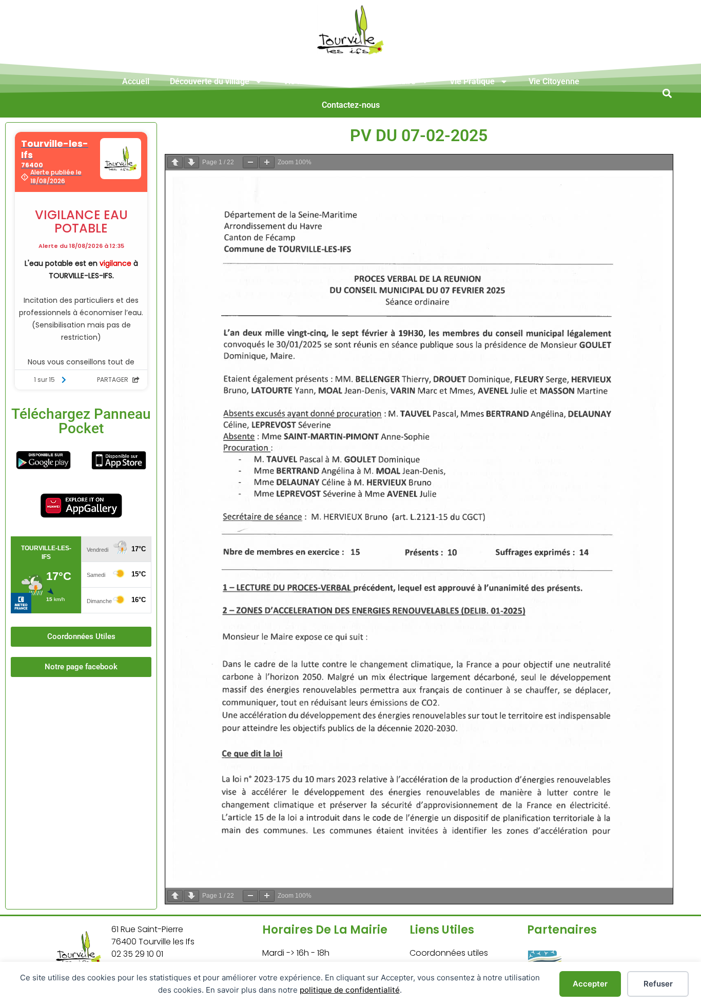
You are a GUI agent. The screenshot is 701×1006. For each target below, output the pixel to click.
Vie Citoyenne (554, 81)
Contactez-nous (351, 105)
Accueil (135, 81)
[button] (666, 93)
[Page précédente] (175, 162)
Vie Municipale (310, 81)
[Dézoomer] (250, 162)
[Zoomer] (267, 162)
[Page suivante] (191, 162)
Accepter (590, 984)
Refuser (658, 984)
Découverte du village (209, 81)
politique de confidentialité (350, 990)
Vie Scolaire (394, 81)
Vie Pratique (472, 81)
